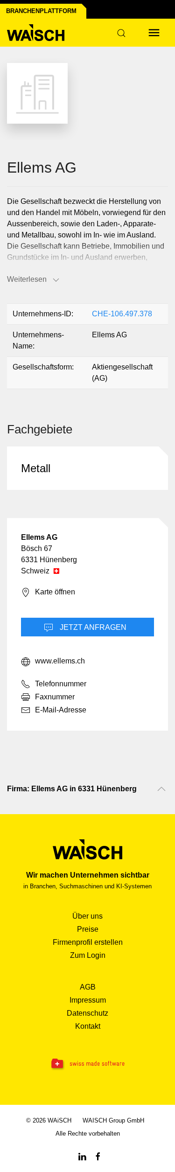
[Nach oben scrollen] (161, 789)
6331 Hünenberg (49, 560)
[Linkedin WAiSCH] (82, 1155)
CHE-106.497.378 (122, 314)
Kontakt (87, 1026)
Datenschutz (87, 1013)
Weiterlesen (27, 279)
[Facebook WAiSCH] (98, 1155)
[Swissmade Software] (87, 1064)
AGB (88, 987)
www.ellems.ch (60, 661)
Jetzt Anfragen (92, 627)
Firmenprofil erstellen (88, 942)
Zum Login (87, 955)
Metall (35, 468)
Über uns (87, 916)
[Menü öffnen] (154, 32)
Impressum (88, 1000)
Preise (87, 929)
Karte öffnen (55, 592)
